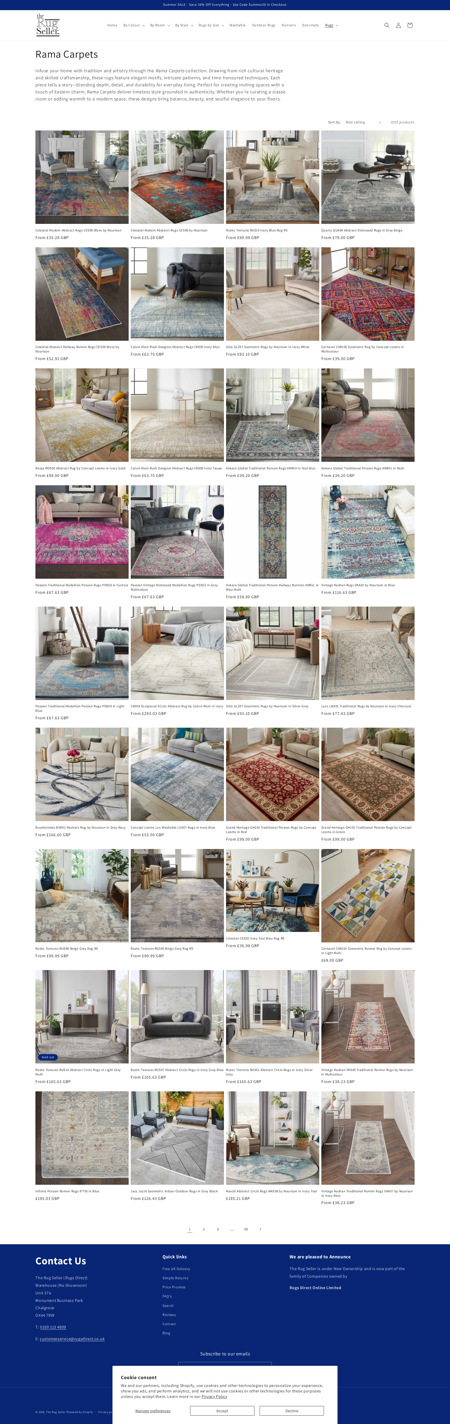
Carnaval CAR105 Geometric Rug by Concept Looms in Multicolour (362, 349)
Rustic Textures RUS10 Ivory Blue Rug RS (257, 230)
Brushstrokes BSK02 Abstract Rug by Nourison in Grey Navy (80, 827)
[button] (133, 25)
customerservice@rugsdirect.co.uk (72, 1339)
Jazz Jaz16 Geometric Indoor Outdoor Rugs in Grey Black (174, 1191)
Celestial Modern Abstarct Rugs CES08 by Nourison (169, 230)
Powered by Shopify (79, 1412)
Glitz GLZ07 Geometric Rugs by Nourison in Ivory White (267, 347)
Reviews (169, 1314)
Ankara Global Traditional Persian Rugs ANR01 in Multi (362, 468)
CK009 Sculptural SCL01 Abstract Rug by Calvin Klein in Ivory (177, 706)
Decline (291, 1411)
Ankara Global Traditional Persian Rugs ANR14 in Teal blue (270, 468)
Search (168, 1305)
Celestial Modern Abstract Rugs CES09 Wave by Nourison (78, 230)
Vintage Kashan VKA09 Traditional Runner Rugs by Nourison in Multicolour (367, 1072)
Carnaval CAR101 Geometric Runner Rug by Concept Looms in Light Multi (366, 951)
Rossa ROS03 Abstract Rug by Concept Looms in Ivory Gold (80, 468)
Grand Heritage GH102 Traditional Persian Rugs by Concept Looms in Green (366, 829)
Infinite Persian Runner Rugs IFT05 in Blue (67, 1191)
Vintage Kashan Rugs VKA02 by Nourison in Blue (358, 585)
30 (246, 1229)
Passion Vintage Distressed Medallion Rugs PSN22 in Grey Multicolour (174, 587)
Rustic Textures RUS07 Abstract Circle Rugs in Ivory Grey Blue (177, 1070)
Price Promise (174, 1287)
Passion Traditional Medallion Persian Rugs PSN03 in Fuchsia (81, 585)
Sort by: (334, 122)
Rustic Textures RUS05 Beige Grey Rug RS (162, 949)
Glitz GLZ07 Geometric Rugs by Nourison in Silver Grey (267, 706)
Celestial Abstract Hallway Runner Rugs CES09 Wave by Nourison (77, 349)
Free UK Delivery (176, 1268)
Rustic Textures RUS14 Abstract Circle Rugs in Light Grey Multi (78, 1072)
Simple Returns (175, 1278)
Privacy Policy (214, 1396)
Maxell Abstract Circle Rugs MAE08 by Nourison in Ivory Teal (271, 1191)
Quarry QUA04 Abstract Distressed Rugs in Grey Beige (362, 230)
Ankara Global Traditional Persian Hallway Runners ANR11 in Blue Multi (272, 587)
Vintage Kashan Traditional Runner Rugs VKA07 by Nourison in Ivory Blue (367, 1193)
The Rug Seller (56, 1412)
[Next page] (260, 1229)
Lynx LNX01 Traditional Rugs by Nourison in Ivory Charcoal (366, 706)
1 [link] (190, 1229)
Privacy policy (107, 1412)
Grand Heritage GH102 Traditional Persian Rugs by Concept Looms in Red (271, 829)
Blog (166, 1333)
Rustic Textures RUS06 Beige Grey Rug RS (66, 949)
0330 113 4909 (53, 1327)
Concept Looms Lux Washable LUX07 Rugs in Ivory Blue (173, 827)
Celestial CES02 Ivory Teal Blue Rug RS (255, 938)
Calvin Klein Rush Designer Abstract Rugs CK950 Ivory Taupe (176, 468)
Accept (222, 1411)
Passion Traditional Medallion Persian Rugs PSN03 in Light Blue (79, 708)
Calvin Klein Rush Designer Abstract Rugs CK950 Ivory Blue (175, 347)
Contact (169, 1323)
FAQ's (167, 1296)
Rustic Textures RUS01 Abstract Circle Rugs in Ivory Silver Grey (269, 1072)
